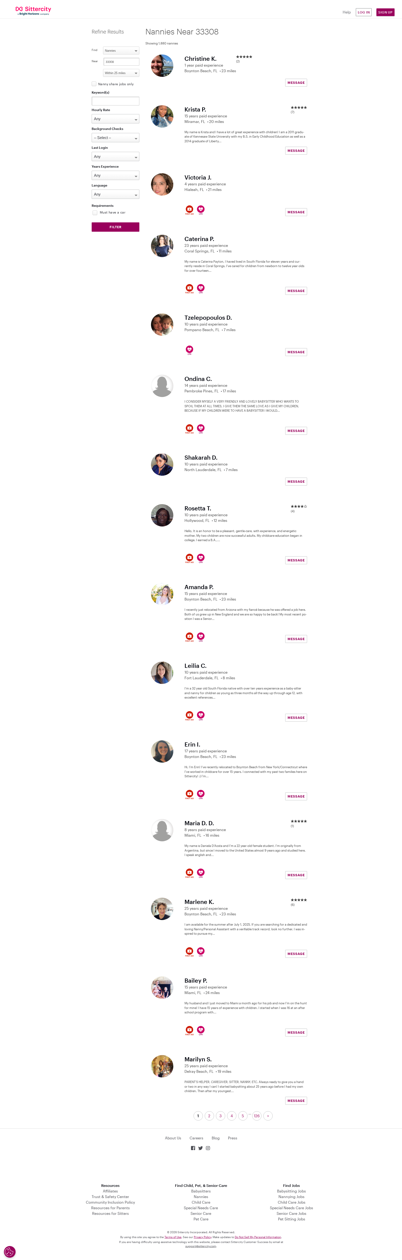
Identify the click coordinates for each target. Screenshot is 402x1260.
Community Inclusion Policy (110, 1202)
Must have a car (112, 212)
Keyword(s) (100, 92)
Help (347, 12)
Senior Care (201, 1213)
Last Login (100, 147)
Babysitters (201, 1191)
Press (232, 1138)
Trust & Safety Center (110, 1196)
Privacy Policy (202, 1237)
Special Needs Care (201, 1208)
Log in (364, 12)
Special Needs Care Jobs (291, 1208)
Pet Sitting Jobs (291, 1219)
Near (95, 61)
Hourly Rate (101, 110)
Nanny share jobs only (116, 84)
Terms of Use (172, 1237)
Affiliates (110, 1191)
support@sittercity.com (200, 1246)
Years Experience (105, 166)
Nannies (201, 1196)
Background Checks (107, 129)
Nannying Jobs (291, 1196)
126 (257, 1116)
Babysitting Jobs (291, 1191)
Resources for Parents (110, 1208)
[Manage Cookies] (10, 1252)
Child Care (201, 1202)
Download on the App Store (201, 1167)
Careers (196, 1138)
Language (99, 185)
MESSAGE (296, 83)
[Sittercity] (33, 11)
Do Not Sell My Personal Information (258, 1237)
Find (94, 49)
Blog (216, 1138)
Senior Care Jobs (291, 1213)
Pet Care (201, 1219)
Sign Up (385, 12)
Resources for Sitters (110, 1213)
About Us (173, 1138)
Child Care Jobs (291, 1202)
